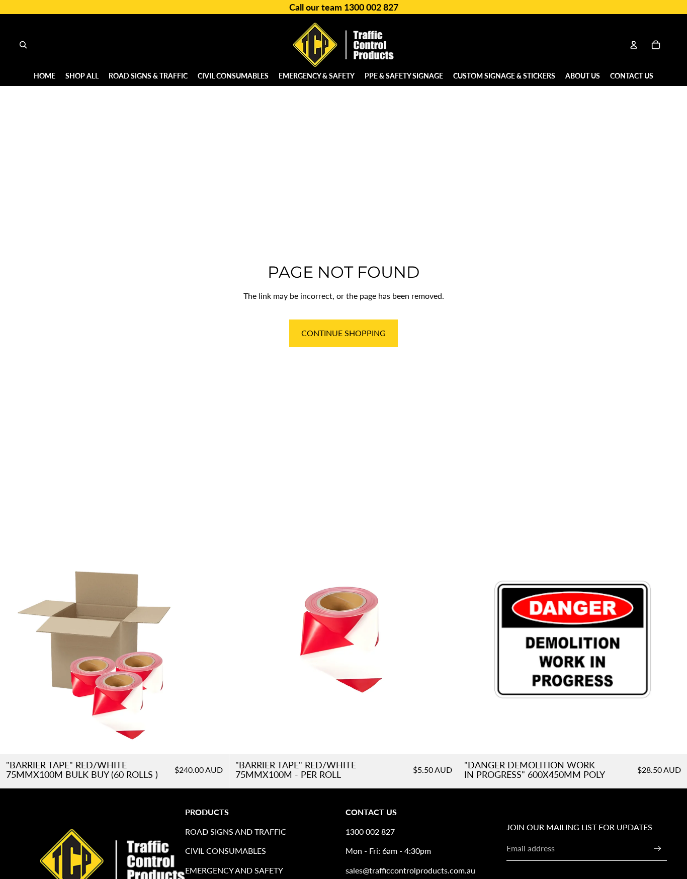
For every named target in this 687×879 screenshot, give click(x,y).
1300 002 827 (370, 831)
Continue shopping (343, 333)
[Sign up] (657, 848)
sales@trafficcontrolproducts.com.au (410, 870)
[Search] (23, 45)
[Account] (634, 45)
